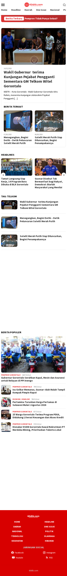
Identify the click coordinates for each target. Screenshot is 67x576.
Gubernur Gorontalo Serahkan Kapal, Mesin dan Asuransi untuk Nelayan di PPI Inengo (33, 379)
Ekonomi (17, 399)
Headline (25, 399)
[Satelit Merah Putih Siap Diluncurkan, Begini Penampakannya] (49, 121)
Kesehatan (17, 541)
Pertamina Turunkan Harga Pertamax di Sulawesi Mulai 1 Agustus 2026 (35, 403)
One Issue (49, 526)
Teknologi (17, 536)
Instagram (51, 552)
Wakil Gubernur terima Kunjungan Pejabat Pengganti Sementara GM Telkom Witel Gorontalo (29, 79)
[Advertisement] (33, 286)
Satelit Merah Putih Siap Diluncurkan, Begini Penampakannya (48, 140)
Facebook (19, 552)
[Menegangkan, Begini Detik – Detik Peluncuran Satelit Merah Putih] (18, 121)
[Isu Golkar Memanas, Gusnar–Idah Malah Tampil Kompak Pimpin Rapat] (50, 167)
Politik (49, 531)
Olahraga (49, 536)
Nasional (17, 531)
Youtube (19, 557)
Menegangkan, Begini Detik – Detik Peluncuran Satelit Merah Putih (18, 140)
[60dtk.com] (33, 4)
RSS (51, 557)
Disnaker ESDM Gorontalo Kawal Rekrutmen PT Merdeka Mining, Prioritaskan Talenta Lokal (39, 428)
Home (17, 521)
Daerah (17, 526)
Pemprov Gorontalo (10, 375)
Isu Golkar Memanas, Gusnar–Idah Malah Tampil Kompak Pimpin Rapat (49, 181)
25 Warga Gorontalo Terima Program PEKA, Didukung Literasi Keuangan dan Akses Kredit (38, 416)
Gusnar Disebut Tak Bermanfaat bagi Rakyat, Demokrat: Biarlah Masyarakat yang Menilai (15, 183)
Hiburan (49, 541)
